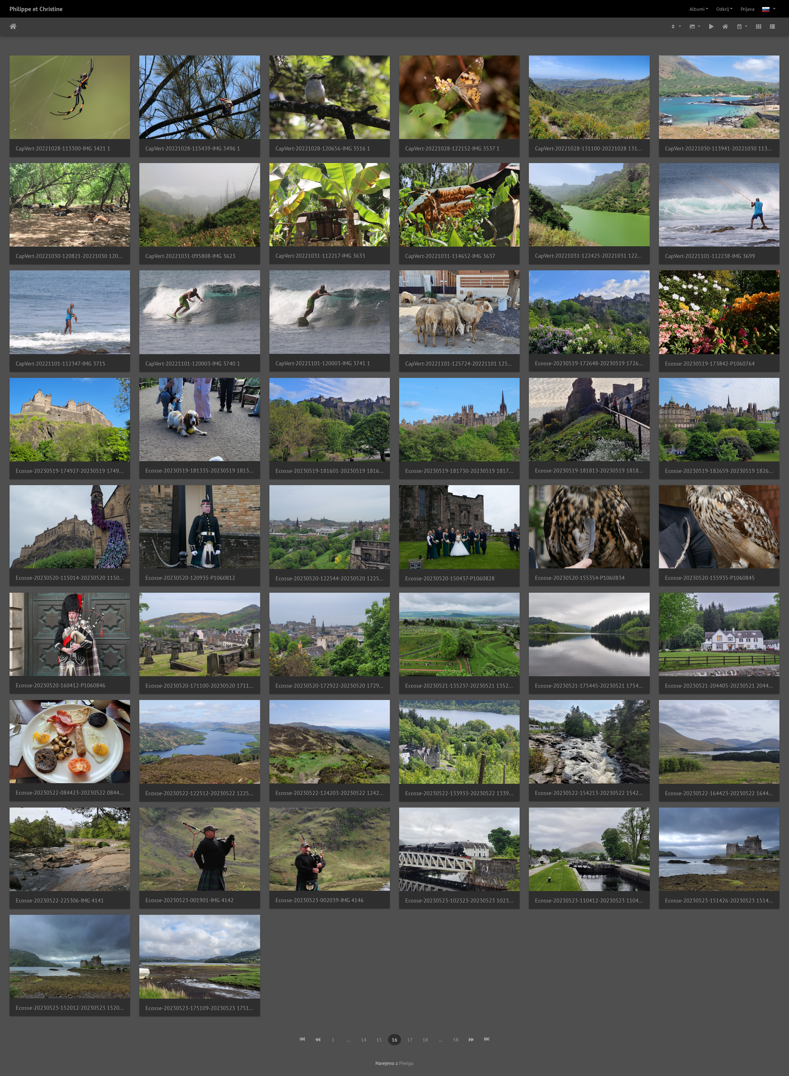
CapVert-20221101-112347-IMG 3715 (60, 363)
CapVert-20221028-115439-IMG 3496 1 (192, 148)
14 (363, 1040)
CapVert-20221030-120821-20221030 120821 (70, 256)
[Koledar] (741, 26)
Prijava (747, 9)
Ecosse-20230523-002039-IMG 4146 (320, 900)
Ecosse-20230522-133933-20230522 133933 (459, 793)
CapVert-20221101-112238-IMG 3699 (710, 256)
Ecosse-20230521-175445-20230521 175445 (589, 685)
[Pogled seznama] (772, 26)
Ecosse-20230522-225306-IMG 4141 (60, 900)
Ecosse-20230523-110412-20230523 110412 (589, 900)
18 (425, 1040)
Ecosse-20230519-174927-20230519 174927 (70, 471)
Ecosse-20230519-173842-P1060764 (710, 363)
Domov (13, 26)
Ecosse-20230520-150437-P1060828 (450, 578)
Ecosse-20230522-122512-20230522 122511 (199, 793)
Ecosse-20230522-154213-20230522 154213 (589, 793)
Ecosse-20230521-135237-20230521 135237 (459, 685)
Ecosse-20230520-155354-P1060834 (580, 578)
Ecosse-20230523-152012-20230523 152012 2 (70, 1007)
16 (394, 1040)
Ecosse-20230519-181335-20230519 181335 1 (199, 470)
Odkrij (722, 9)
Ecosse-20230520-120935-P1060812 (190, 578)
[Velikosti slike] (694, 26)
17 (410, 1040)
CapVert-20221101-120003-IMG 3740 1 (192, 363)
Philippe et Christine (36, 9)
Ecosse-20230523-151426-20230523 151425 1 (719, 900)
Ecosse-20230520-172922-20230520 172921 (330, 685)
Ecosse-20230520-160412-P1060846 (60, 685)
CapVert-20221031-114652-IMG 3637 (450, 256)
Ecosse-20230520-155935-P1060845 (710, 578)
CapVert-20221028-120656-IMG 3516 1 (323, 148)
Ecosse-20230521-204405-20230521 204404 (719, 685)
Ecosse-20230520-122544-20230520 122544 (330, 578)
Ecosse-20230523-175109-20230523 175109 (199, 1008)
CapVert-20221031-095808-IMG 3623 (190, 256)
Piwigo (406, 1063)
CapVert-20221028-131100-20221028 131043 (589, 148)
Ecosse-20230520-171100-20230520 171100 (199, 685)
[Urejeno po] (675, 26)
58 (456, 1040)
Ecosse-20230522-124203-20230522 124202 (330, 793)
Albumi (697, 9)
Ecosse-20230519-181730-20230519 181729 (459, 471)
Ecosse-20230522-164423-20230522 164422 (719, 793)
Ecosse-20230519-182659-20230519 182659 (719, 471)
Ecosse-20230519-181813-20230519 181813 (589, 470)
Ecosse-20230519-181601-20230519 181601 (330, 471)
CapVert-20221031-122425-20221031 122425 (589, 255)
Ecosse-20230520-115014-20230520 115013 (70, 578)
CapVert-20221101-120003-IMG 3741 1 (323, 363)
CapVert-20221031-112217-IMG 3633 (320, 255)
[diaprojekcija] (711, 26)
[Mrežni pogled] (758, 26)
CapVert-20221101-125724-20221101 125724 (459, 363)
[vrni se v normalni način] (725, 26)
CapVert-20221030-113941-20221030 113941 (719, 148)
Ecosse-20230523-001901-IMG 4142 (189, 900)
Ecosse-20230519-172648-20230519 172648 (589, 363)
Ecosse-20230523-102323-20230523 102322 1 (459, 900)
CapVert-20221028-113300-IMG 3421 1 (63, 148)
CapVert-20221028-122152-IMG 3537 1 (452, 148)
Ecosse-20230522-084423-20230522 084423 (70, 792)
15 (379, 1040)
